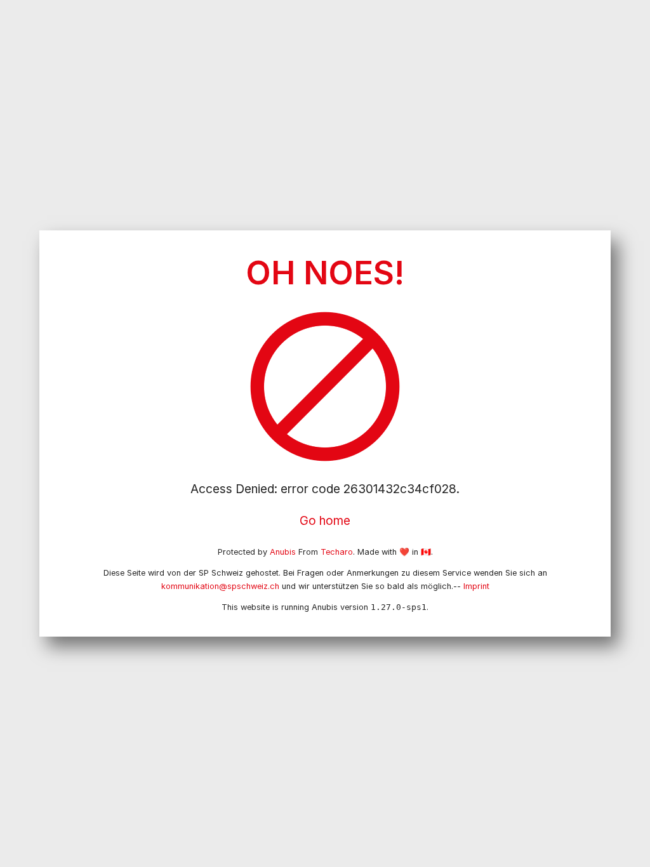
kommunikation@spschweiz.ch (220, 586)
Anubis (283, 552)
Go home (325, 520)
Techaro (337, 552)
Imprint (476, 586)
